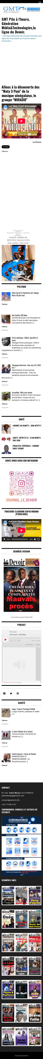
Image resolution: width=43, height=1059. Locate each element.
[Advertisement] (21, 62)
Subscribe (29, 645)
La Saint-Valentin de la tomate (22, 731)
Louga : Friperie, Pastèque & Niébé (23, 709)
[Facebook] (5, 693)
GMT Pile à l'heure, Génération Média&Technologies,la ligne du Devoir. (19, 25)
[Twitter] (11, 693)
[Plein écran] (38, 539)
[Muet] (35, 539)
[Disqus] (21, 192)
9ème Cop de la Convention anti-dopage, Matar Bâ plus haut (25, 294)
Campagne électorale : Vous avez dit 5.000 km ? (26, 366)
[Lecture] (4, 539)
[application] (21, 530)
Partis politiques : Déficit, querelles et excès (25, 339)
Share (38, 645)
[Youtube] (18, 693)
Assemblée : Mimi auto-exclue (22, 392)
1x (15, 640)
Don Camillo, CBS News (19, 315)
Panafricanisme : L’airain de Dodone (24, 754)
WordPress (25, 1055)
